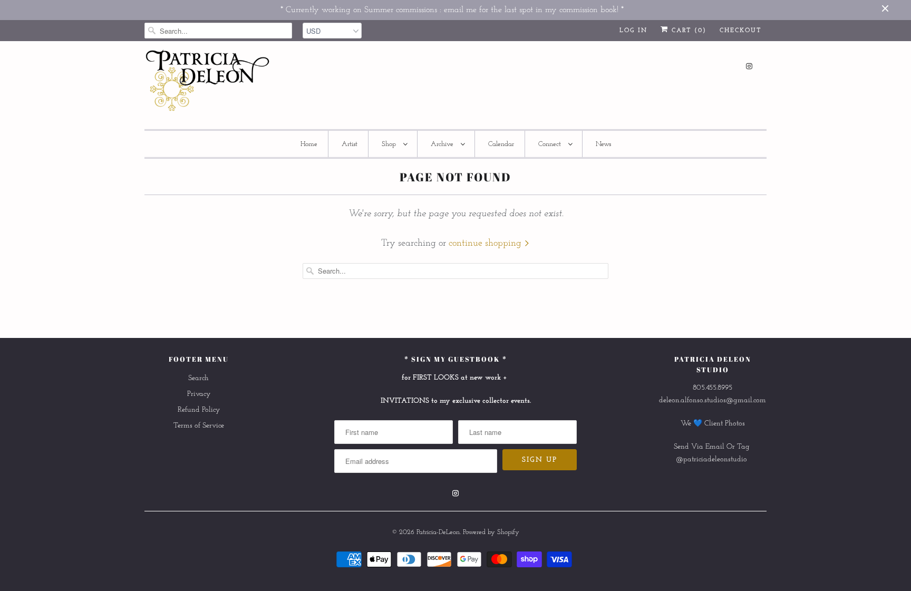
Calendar (501, 144)
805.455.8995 (712, 388)
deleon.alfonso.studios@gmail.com (712, 400)
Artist (349, 144)
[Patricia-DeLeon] (207, 83)
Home (309, 144)
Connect (550, 144)
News (603, 144)
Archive (443, 144)
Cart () (687, 30)
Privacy (198, 394)
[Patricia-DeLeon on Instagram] (749, 66)
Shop (390, 144)
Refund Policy (199, 410)
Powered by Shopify (491, 532)
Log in (633, 30)
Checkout (740, 30)
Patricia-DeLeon (438, 532)
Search (198, 378)
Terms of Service (198, 426)
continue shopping (486, 243)
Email (714, 447)
